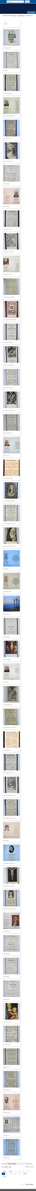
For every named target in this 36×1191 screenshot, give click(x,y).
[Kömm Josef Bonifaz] (11, 430)
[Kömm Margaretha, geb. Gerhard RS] (11, 792)
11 (15, 1173)
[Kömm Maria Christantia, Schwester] (11, 860)
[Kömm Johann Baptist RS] (11, 362)
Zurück (11, 1171)
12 (19, 1173)
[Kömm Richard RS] (11, 1019)
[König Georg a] (11, 1132)
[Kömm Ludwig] (11, 634)
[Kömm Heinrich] (11, 181)
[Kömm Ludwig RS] (11, 656)
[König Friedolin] (11, 1109)
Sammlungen (20, 15)
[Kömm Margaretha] (11, 747)
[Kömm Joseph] (11, 453)
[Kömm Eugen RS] (11, 45)
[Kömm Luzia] (11, 679)
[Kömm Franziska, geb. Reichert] (11, 113)
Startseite (13, 15)
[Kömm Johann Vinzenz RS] (11, 407)
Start (4, 1171)
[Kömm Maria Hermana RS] (11, 883)
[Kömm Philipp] (11, 974)
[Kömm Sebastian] (11, 1042)
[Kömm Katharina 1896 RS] (11, 498)
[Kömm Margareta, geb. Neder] (11, 724)
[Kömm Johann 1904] (11, 226)
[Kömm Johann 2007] (11, 271)
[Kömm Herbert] (11, 203)
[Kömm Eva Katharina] (11, 90)
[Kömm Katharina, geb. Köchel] (11, 521)
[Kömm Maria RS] (11, 928)
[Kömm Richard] (11, 996)
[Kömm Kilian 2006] (11, 589)
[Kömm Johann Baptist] (11, 339)
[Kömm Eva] (11, 68)
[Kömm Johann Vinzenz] (11, 385)
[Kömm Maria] (11, 838)
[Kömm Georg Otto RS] (11, 158)
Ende (4, 1176)
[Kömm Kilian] (11, 566)
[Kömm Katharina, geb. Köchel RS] (11, 543)
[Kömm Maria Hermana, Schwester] (11, 906)
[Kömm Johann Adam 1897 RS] (11, 317)
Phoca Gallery (30, 1184)
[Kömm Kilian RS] (11, 611)
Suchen (27, 1)
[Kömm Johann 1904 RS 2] (11, 249)
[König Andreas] (11, 1064)
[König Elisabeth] (11, 1087)
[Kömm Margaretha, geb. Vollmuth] (11, 815)
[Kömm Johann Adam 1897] (11, 294)
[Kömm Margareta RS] (11, 702)
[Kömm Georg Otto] (11, 136)
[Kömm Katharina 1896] (11, 475)
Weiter (25, 1173)
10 (11, 1173)
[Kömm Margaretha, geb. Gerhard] (11, 770)
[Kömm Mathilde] (11, 951)
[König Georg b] (11, 1155)
